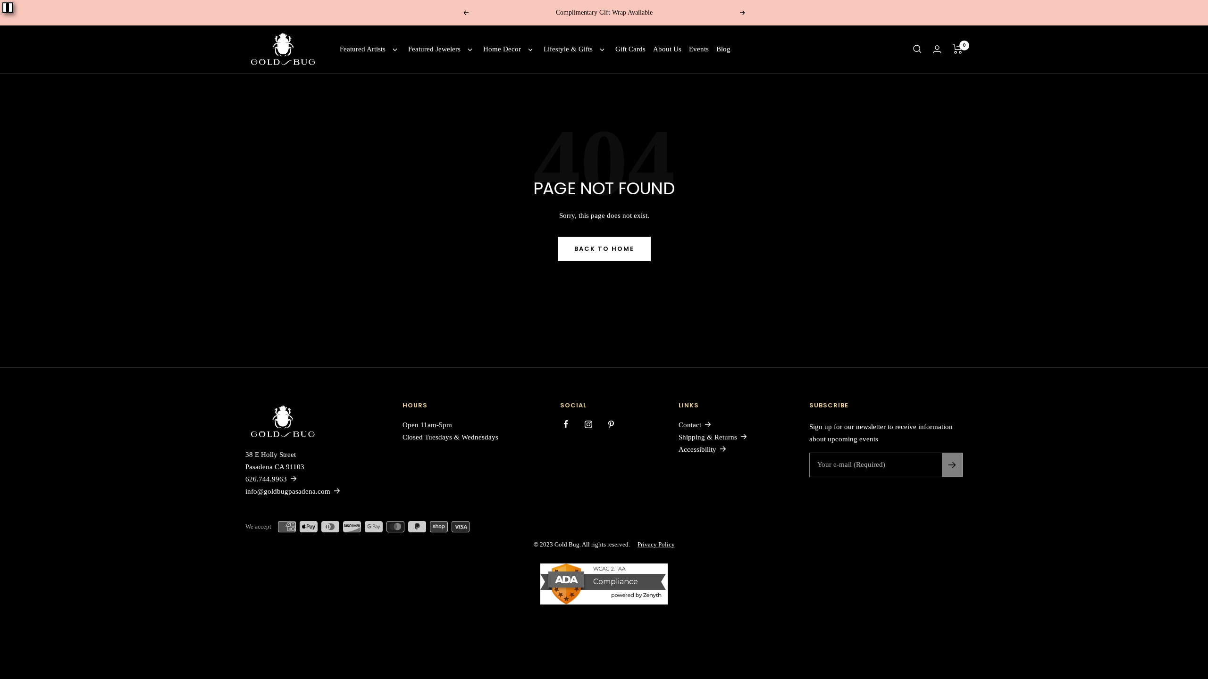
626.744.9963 (266, 479)
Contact (690, 425)
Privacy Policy (656, 544)
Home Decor (502, 49)
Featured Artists (363, 49)
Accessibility (697, 449)
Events (699, 49)
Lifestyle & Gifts (568, 49)
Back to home (604, 248)
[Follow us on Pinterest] (611, 424)
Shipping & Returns (708, 437)
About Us (667, 49)
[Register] (952, 465)
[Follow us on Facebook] (565, 424)
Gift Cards (630, 49)
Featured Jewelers (434, 49)
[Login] (937, 49)
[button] (917, 49)
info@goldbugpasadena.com (287, 491)
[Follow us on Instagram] (588, 424)
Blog (723, 49)
